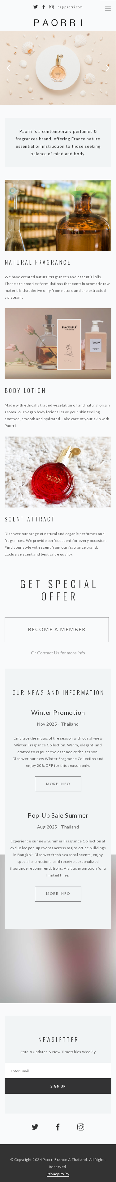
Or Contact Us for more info (58, 652)
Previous (8, 68)
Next (107, 68)
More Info (58, 784)
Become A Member (57, 629)
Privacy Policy (58, 1173)
